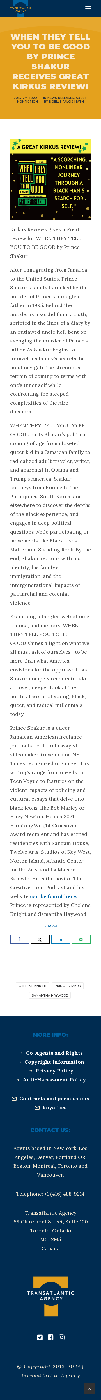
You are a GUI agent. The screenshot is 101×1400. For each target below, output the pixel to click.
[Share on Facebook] (19, 939)
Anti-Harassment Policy (54, 1079)
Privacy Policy (54, 1070)
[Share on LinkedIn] (60, 939)
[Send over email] (81, 939)
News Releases (60, 98)
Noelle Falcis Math (66, 101)
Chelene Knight (33, 986)
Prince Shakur (68, 986)
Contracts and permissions (54, 1098)
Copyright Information (54, 1062)
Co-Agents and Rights (54, 1053)
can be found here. (53, 896)
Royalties (54, 1107)
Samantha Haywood (50, 995)
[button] (88, 8)
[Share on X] (40, 939)
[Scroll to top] (89, 1388)
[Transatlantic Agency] (20, 8)
